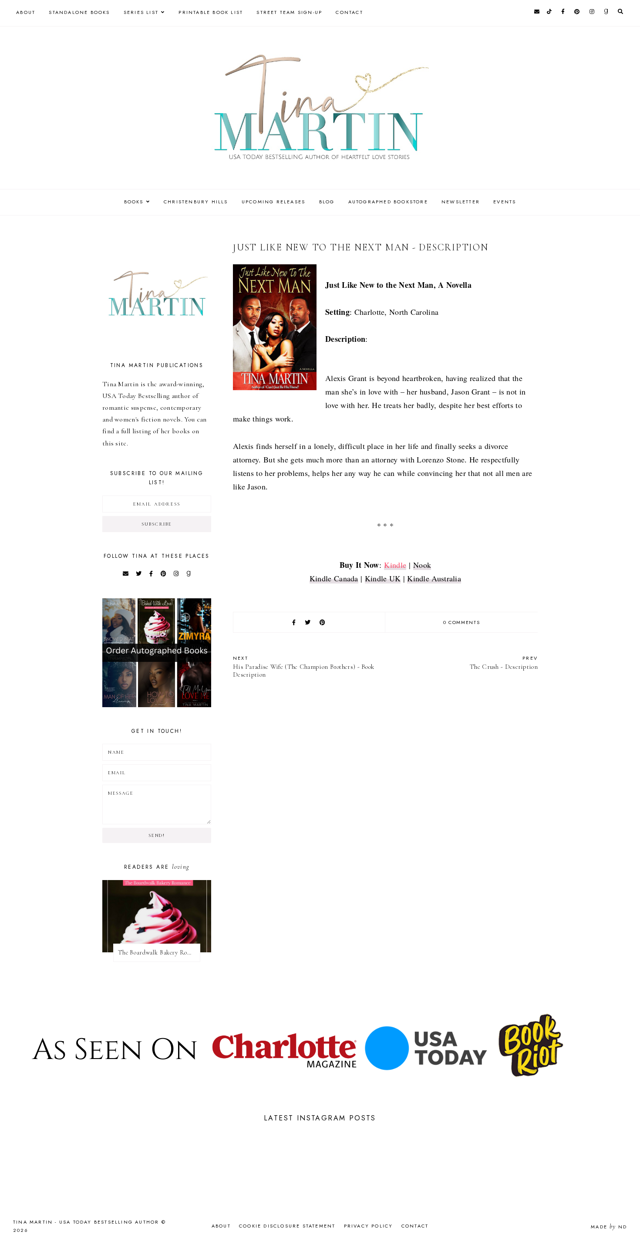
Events (504, 201)
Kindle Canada (334, 578)
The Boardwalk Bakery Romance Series (159, 952)
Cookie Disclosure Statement (287, 1225)
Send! (156, 835)
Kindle (395, 565)
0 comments (461, 622)
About (25, 12)
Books (134, 201)
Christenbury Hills (196, 201)
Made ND (609, 1226)
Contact (349, 12)
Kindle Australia (434, 578)
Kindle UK (383, 578)
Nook (422, 565)
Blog (327, 201)
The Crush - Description (504, 662)
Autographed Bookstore (388, 201)
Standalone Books (79, 12)
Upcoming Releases (273, 201)
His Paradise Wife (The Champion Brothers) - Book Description (303, 666)
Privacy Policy (368, 1225)
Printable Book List (211, 12)
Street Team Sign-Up (289, 12)
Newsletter (460, 201)
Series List (141, 12)
